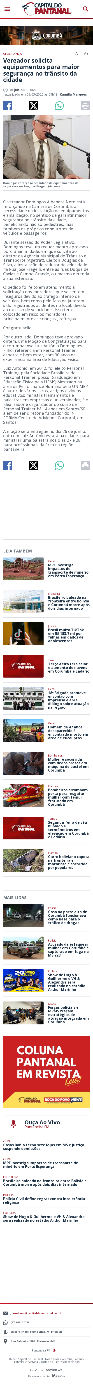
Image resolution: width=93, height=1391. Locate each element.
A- (77, 54)
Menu (8, 9)
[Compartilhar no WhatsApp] (59, 105)
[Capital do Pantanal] (46, 9)
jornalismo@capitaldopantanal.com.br (37, 1313)
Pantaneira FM (41, 1350)
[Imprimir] (85, 105)
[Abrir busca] (86, 9)
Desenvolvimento (39, 1375)
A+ (86, 54)
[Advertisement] (46, 502)
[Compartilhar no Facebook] (7, 105)
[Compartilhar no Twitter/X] (33, 105)
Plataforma (37, 1370)
